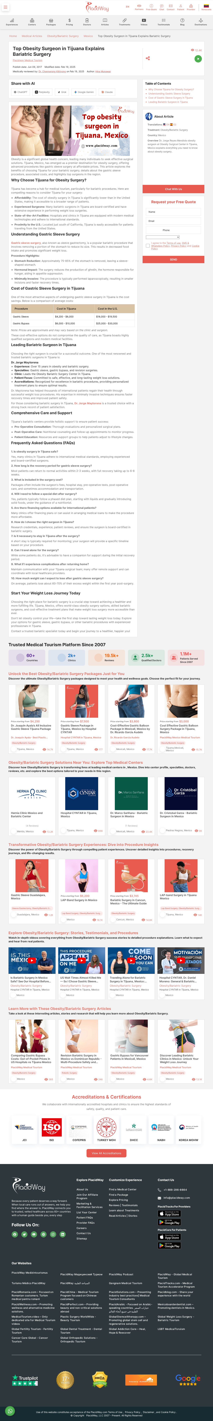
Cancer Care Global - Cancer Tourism (30, 1339)
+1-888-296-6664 (175, 1189)
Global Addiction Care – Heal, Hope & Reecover (127, 1330)
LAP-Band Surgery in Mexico (79, 900)
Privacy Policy (178, 245)
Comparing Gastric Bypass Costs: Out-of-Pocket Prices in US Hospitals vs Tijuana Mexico (31, 1059)
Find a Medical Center (122, 1189)
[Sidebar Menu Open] (5, 7)
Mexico (88, 36)
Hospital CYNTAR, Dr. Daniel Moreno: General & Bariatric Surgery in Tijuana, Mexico (177, 979)
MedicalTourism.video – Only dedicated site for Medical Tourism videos (33, 1320)
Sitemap (82, 1238)
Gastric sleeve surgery (26, 242)
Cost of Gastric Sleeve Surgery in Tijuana (170, 97)
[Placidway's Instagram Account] (53, 1234)
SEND (173, 259)
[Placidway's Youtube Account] (34, 1234)
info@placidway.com (177, 1197)
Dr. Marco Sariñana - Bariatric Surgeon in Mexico (129, 814)
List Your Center (87, 1212)
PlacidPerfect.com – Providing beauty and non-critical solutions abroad (81, 1308)
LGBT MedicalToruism (171, 1329)
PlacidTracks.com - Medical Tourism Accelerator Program (176, 1285)
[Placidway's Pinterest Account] (43, 1234)
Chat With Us (173, 189)
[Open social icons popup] (148, 58)
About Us (82, 1189)
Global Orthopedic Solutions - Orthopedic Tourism (79, 1339)
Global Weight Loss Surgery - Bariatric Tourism (176, 1318)
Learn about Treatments (124, 1210)
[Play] (198, 58)
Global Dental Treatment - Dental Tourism (81, 1330)
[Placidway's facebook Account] (15, 1234)
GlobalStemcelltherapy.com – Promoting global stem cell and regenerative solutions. (128, 1320)
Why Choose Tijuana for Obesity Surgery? (171, 89)
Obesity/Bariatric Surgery (63, 36)
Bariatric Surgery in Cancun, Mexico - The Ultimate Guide (128, 901)
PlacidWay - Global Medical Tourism (175, 1276)
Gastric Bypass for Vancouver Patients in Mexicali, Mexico (129, 1057)
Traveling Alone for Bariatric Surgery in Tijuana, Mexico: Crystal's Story (127, 979)
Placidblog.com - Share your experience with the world (175, 1293)
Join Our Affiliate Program (87, 1196)
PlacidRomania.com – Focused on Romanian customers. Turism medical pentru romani (32, 1295)
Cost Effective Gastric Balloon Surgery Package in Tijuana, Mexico (179, 729)
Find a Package (118, 1194)
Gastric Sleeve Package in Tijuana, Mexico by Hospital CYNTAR (78, 729)
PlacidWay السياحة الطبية (75, 1283)
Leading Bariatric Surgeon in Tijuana (168, 101)
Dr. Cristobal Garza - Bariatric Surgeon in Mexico (178, 814)
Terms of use (174, 242)
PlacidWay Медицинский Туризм (81, 1274)
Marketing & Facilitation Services (90, 1205)
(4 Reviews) (32, 825)
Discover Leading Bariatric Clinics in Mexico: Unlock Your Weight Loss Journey (179, 1059)
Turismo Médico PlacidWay (28, 1283)
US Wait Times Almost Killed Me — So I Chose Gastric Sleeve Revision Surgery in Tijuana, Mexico (80, 979)
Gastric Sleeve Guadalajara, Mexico (28, 896)
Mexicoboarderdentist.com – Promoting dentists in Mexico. (176, 1306)
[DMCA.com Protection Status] (100, 1380)
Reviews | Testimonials (123, 1205)
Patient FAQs (85, 1217)
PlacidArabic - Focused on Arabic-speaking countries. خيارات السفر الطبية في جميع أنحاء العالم (130, 1308)
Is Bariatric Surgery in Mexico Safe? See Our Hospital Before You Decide (29, 979)
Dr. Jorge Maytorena (87, 403)
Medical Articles (32, 36)
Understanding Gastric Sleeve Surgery (169, 93)
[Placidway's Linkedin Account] (63, 1234)
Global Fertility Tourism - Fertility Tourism (32, 1330)
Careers (82, 1228)
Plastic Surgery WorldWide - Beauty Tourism (78, 1318)
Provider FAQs (86, 1222)
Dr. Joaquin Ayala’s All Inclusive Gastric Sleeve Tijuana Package (31, 727)
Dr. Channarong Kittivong (52, 71)
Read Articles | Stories (123, 1215)
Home (12, 36)
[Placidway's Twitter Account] (24, 1234)
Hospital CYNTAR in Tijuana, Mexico (79, 814)
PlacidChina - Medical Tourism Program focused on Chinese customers (79, 1295)
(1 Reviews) (131, 825)
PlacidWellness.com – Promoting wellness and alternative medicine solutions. (33, 1308)
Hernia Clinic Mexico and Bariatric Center (27, 814)
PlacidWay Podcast (121, 1274)
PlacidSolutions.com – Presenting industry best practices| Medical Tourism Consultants (130, 1295)
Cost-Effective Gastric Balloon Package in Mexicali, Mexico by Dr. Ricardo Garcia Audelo (130, 729)
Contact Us (84, 1233)
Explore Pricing (118, 1199)
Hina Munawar (103, 71)
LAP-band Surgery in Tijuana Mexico (178, 896)
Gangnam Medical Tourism (125, 1283)
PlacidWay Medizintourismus (30, 1272)
